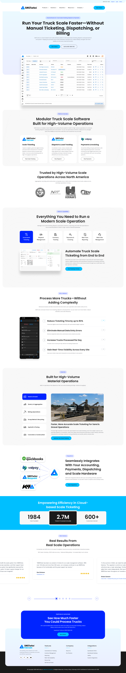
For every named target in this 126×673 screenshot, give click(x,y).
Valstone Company (48, 669)
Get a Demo (99, 7)
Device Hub (47, 660)
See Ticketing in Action (74, 269)
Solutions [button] (53, 7)
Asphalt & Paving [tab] (33, 427)
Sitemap (74, 669)
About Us (68, 650)
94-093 (97, 669)
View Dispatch (58, 159)
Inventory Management (50, 653)
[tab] (56, 598)
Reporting (47, 655)
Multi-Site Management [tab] (99, 239)
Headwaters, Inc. (41, 574)
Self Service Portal (49, 662)
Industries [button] (62, 7)
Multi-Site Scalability (50, 658)
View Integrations (72, 485)
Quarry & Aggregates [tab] (35, 404)
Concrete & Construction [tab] (36, 435)
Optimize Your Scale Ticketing (61, 438)
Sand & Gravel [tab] (33, 397)
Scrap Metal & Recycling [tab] (36, 419)
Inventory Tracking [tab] (56, 239)
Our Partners (69, 653)
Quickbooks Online (92, 650)
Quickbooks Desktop (92, 653)
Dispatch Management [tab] (41, 239)
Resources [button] (71, 7)
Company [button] (79, 7)
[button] (29, 598)
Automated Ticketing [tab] (26, 239)
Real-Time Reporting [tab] (85, 239)
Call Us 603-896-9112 (69, 46)
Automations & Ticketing (51, 650)
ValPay (89, 655)
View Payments (87, 159)
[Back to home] (29, 7)
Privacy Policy (67, 669)
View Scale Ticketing (30, 159)
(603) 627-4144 (106, 1)
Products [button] (44, 7)
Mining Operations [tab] (34, 412)
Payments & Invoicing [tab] (70, 239)
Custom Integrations (92, 658)
